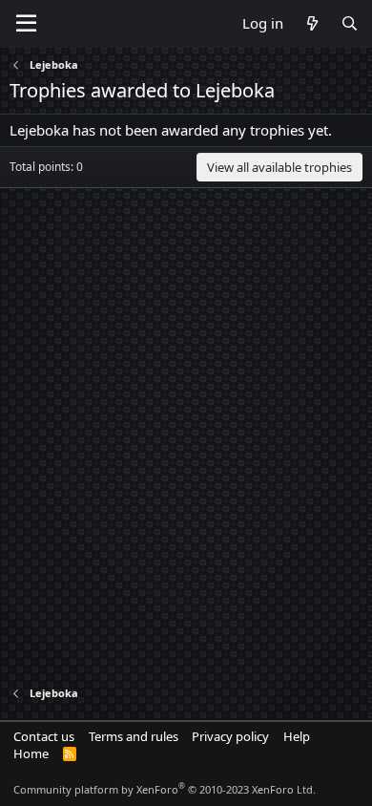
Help (296, 736)
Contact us (43, 736)
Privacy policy (230, 736)
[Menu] (26, 24)
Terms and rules (133, 736)
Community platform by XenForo (164, 789)
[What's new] (311, 23)
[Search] (349, 23)
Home (31, 753)
